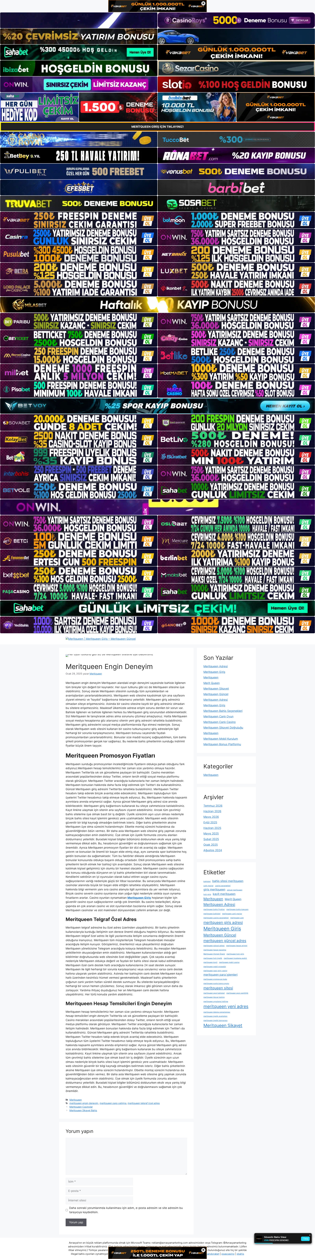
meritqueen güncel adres (224, 940)
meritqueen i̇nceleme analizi (235, 958)
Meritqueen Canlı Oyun (218, 716)
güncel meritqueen (234, 890)
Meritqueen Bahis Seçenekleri (222, 711)
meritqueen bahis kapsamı (237, 909)
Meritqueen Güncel (215, 694)
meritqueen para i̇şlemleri (220, 974)
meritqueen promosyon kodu (215, 979)
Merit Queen (211, 683)
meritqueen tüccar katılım (214, 997)
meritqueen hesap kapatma (214, 950)
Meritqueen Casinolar (81, 1106)
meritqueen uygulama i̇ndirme (215, 1001)
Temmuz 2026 (212, 805)
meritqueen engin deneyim (83, 1103)
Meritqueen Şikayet (216, 688)
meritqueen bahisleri (211, 914)
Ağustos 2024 (212, 850)
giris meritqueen (214, 889)
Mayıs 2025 (211, 833)
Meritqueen (75, 1099)
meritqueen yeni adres (225, 1006)
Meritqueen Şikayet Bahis (83, 1110)
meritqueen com (237, 918)
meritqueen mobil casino (229, 962)
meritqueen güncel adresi (214, 946)
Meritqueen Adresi (215, 666)
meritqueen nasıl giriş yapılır (215, 971)
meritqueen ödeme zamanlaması (216, 1012)
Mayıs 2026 (211, 816)
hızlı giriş (207, 894)
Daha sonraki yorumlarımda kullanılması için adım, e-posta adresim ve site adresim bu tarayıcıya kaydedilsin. (126, 1210)
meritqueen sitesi (218, 988)
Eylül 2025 (210, 822)
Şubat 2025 (211, 839)
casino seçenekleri (223, 886)
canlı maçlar (208, 886)
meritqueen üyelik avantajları (215, 1016)
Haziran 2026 (212, 811)
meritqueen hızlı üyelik (212, 958)
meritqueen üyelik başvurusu (215, 1020)
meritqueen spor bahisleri (214, 993)
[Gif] (157, 304)
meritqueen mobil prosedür (214, 967)
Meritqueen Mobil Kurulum (220, 738)
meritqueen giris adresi (223, 922)
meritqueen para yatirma (113, 1103)
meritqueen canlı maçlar (232, 914)
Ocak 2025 (210, 844)
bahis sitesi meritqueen (227, 881)
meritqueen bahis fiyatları (214, 909)
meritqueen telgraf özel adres (144, 1103)
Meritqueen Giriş (214, 672)
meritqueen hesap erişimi (236, 946)
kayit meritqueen (224, 894)
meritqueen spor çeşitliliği (237, 993)
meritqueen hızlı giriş (235, 954)
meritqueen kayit (210, 962)
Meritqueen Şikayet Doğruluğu (223, 727)
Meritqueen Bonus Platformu (222, 744)
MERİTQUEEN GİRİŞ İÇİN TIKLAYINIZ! (157, 126)
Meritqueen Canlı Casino (219, 722)
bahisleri (207, 881)
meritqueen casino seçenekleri (216, 918)
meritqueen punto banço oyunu (216, 983)
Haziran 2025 (212, 828)
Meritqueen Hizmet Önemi (214, 954)
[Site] (78, 220)
